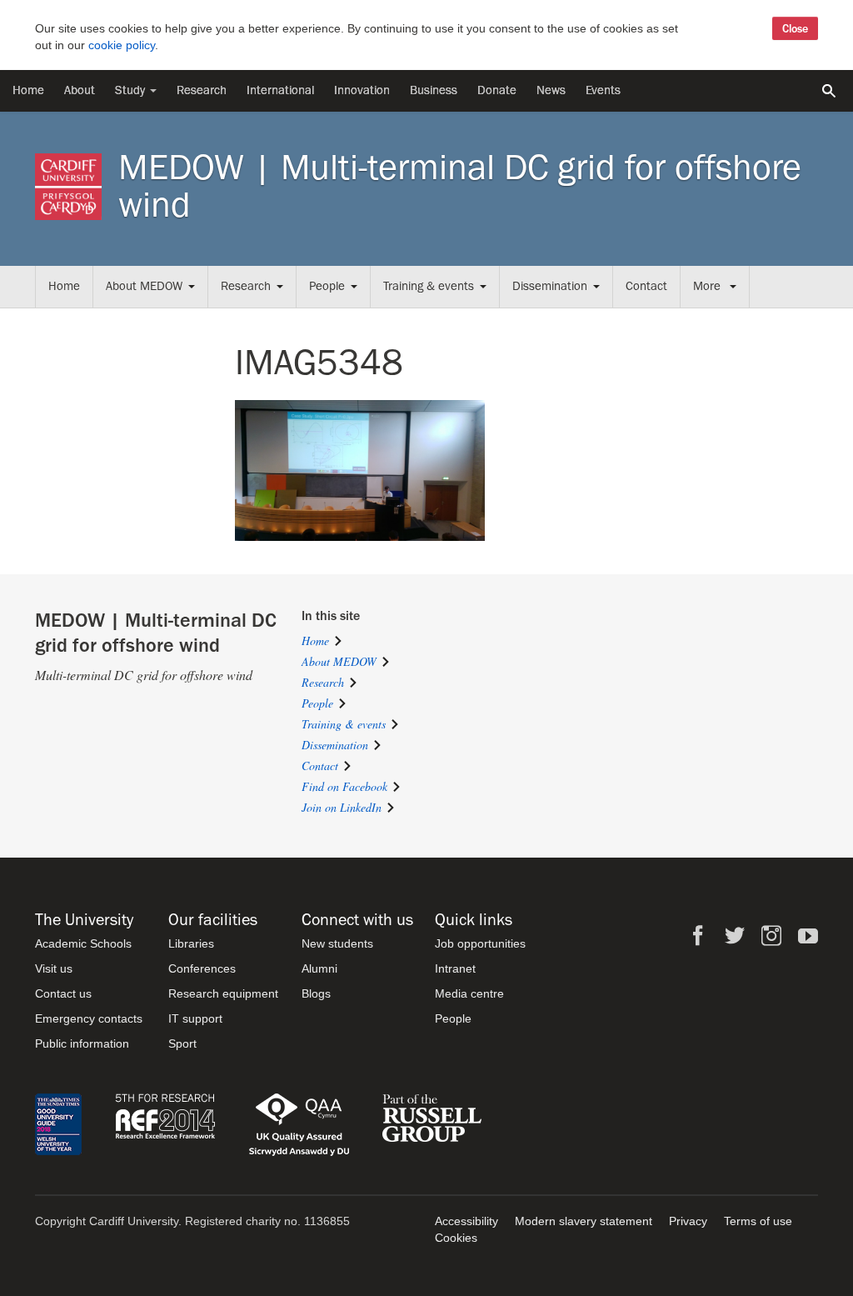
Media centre (469, 993)
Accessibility (466, 1221)
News (551, 90)
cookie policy (121, 45)
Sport (182, 1043)
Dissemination (549, 286)
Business (433, 90)
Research (202, 90)
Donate (496, 90)
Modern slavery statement (583, 1221)
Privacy (688, 1221)
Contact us (63, 993)
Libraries (191, 943)
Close (795, 28)
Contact (646, 286)
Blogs (316, 993)
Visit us (53, 968)
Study (131, 90)
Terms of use (758, 1221)
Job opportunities (480, 943)
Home (28, 90)
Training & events (428, 286)
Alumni (319, 968)
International (280, 90)
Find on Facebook (344, 786)
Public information (82, 1043)
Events (603, 90)
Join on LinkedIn (342, 807)
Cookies (456, 1237)
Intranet (455, 968)
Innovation (362, 90)
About (79, 90)
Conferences (202, 968)
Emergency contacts (88, 1018)
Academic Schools (83, 943)
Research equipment (223, 993)
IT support (195, 1018)
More (708, 286)
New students (337, 943)
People (327, 286)
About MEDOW (144, 286)
